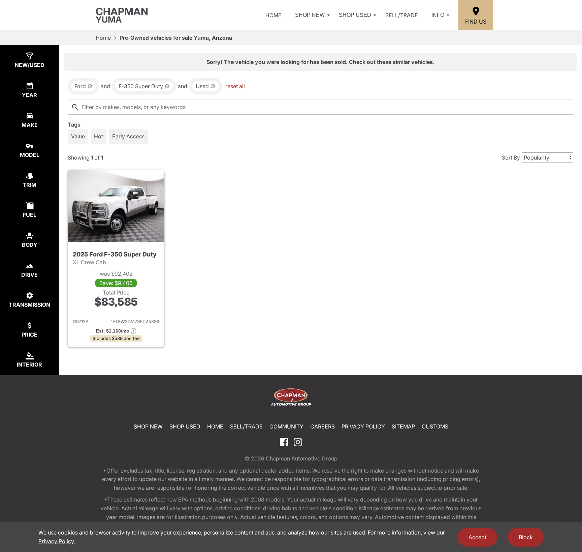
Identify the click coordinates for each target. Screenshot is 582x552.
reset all (235, 86)
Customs (435, 426)
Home (273, 15)
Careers (322, 426)
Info (437, 15)
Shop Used (355, 15)
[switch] (78, 136)
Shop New (310, 15)
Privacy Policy (363, 426)
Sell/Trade (401, 15)
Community (286, 426)
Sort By (511, 157)
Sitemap (403, 426)
